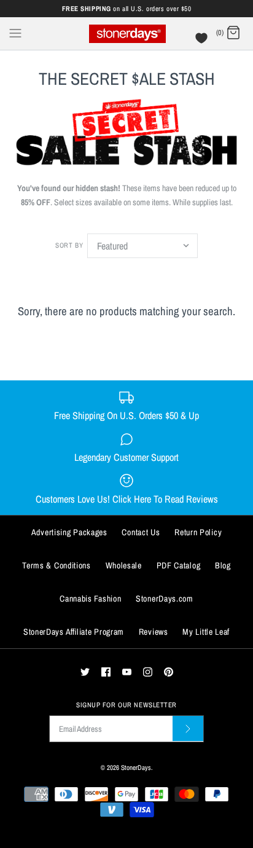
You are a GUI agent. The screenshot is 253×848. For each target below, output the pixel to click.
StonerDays (136, 767)
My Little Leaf (206, 631)
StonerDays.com (164, 598)
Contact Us (141, 532)
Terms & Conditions (56, 565)
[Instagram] (147, 672)
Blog (223, 565)
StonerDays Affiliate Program (73, 631)
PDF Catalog (179, 565)
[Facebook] (106, 672)
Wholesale (124, 565)
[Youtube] (126, 672)
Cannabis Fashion (90, 598)
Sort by (69, 244)
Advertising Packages (69, 532)
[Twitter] (85, 672)
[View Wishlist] (203, 41)
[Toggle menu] (15, 32)
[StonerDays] (126, 33)
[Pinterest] (168, 672)
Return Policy (198, 532)
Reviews (153, 631)
